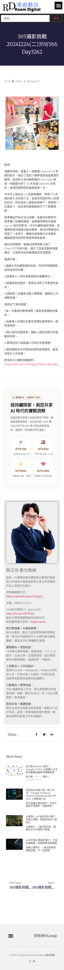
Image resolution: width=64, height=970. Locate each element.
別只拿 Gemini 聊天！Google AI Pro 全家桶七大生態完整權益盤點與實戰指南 (42, 769)
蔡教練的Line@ (45, 936)
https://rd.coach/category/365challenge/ (31, 364)
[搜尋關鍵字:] (25, 18)
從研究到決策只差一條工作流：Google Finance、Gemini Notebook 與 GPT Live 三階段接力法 (41, 794)
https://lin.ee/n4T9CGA (20, 613)
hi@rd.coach (38, 621)
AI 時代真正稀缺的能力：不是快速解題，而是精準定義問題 (42, 842)
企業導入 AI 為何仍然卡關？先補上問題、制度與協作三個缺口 (41, 819)
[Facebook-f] (30, 961)
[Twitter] (34, 961)
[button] (58, 5)
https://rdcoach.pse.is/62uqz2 (24, 596)
